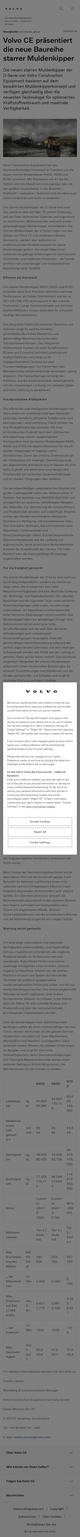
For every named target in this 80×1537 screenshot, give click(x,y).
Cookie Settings (40, 842)
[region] (40, 768)
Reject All (40, 831)
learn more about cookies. (40, 806)
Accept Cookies (40, 821)
